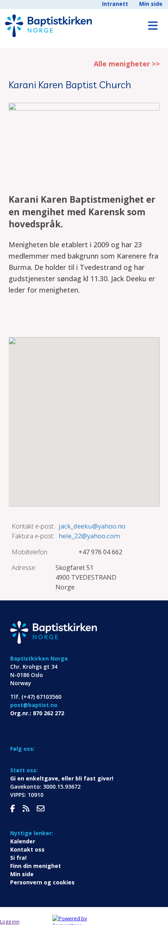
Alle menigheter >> (127, 63)
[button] (84, 417)
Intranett (115, 3)
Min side (151, 3)
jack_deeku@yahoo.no (92, 525)
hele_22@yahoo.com (89, 535)
